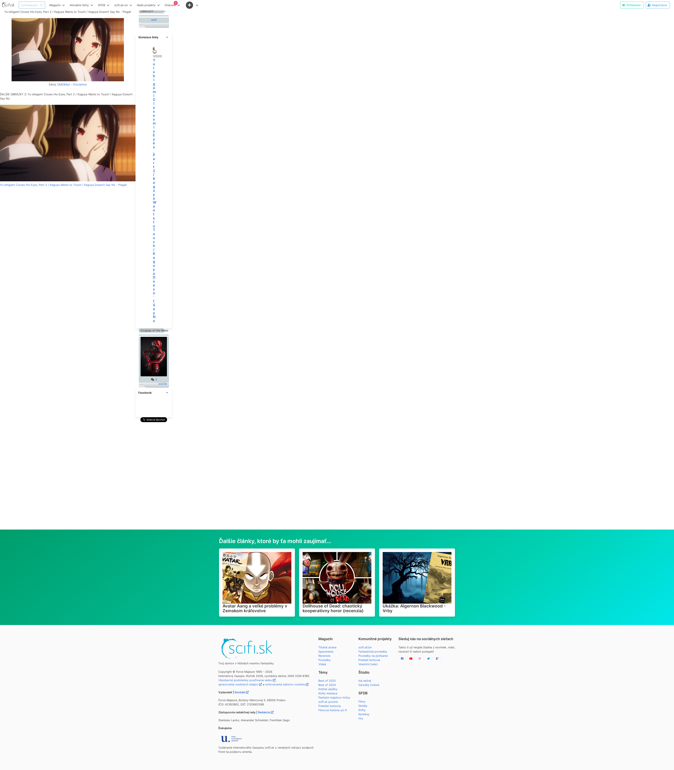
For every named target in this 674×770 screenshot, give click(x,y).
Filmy (361, 701)
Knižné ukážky (328, 689)
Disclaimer (80, 84)
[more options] (167, 37)
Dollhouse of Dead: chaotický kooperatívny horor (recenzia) (333, 608)
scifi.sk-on (121, 5)
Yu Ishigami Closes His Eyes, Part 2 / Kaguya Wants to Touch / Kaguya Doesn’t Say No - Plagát (63, 185)
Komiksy (363, 714)
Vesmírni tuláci (368, 664)
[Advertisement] (154, 475)
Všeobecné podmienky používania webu (245, 680)
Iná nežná (364, 680)
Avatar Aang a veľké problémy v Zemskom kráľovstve (255, 608)
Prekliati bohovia (329, 706)
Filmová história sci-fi (332, 710)
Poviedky (324, 660)
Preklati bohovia (369, 660)
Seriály (362, 706)
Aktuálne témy (79, 5)
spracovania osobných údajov (238, 684)
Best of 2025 (327, 680)
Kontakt (240, 692)
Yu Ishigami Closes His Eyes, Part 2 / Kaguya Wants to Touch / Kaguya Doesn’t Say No (154, 190)
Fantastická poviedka (372, 651)
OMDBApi (63, 84)
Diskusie (170, 4)
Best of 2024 (327, 685)
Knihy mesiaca (327, 693)
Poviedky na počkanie (373, 655)
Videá (322, 664)
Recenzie (324, 655)
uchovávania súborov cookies (285, 684)
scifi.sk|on (365, 647)
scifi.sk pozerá (328, 701)
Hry (360, 718)
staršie (162, 383)
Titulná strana (327, 647)
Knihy (362, 710)
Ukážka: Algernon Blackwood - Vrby (414, 608)
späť (154, 19)
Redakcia (264, 712)
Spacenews (325, 651)
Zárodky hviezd (368, 685)
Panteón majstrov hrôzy (334, 697)
